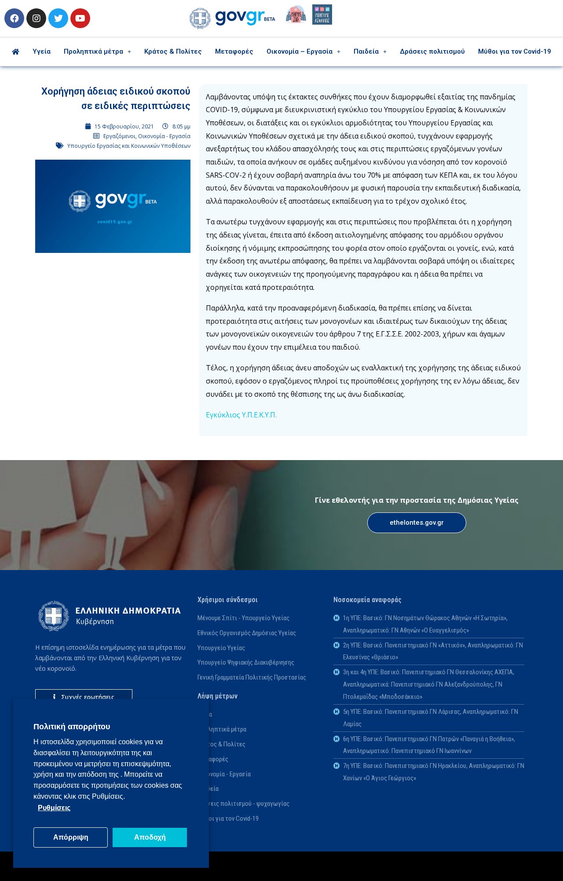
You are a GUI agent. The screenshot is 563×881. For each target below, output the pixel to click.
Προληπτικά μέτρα (93, 51)
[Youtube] (80, 18)
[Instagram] (36, 18)
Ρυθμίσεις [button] (54, 808)
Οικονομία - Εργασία (164, 136)
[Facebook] (14, 18)
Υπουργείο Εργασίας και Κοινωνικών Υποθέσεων (128, 146)
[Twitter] (58, 18)
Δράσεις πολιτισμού (432, 51)
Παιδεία (366, 51)
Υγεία (42, 51)
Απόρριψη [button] (70, 837)
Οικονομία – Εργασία (300, 51)
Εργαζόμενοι (119, 136)
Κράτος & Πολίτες (173, 51)
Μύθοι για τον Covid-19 (514, 51)
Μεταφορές (234, 51)
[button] (416, 522)
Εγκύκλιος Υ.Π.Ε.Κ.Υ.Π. (241, 415)
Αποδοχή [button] (150, 837)
